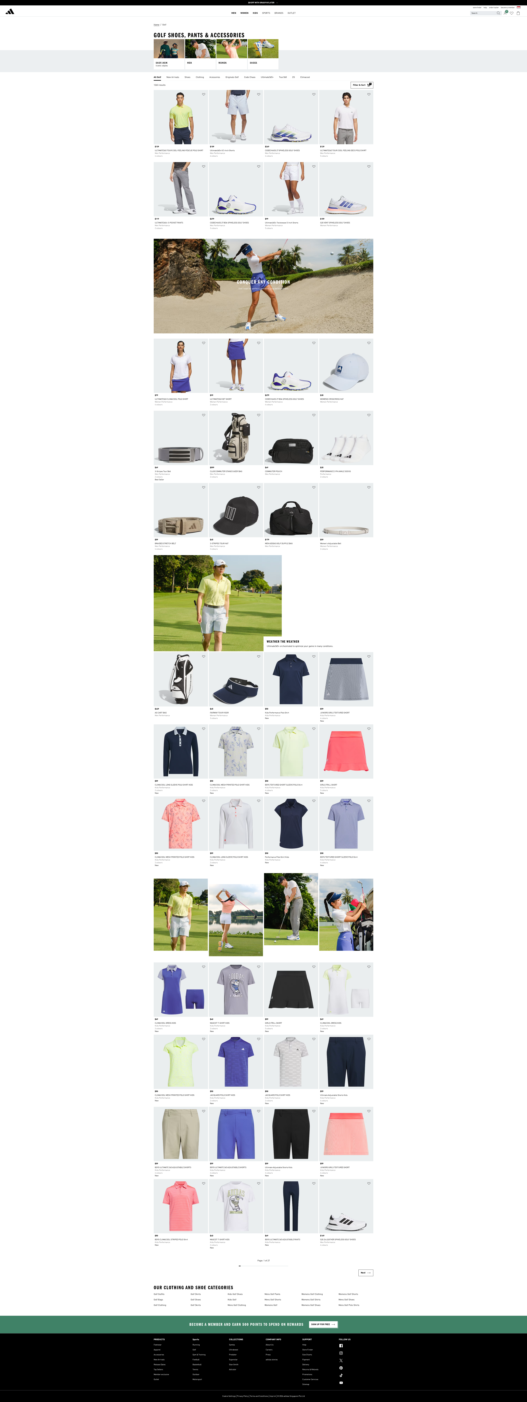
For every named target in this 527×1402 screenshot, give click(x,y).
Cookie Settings (229, 1396)
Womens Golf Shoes (311, 1305)
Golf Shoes (196, 1300)
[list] (263, 77)
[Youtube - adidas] (356, 1383)
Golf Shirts (196, 1294)
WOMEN (244, 13)
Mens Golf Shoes (346, 1300)
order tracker (494, 8)
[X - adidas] (356, 1361)
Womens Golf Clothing (312, 1294)
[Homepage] (9, 12)
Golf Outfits (159, 1294)
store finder (477, 8)
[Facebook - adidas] (356, 1346)
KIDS (255, 13)
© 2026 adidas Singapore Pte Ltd (291, 1396)
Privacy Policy (243, 1396)
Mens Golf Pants (272, 1294)
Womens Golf (271, 1305)
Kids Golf (232, 1300)
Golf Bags (158, 1300)
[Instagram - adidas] (356, 1353)
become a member (508, 8)
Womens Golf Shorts (348, 1294)
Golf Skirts (196, 1305)
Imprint (273, 1396)
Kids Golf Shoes (235, 1294)
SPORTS (266, 13)
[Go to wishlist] (511, 13)
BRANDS (278, 13)
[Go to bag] (518, 13)
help (485, 8)
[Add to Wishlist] (203, 95)
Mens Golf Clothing (237, 1305)
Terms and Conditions (259, 1396)
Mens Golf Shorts (273, 1300)
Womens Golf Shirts (311, 1300)
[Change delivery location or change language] (519, 7)
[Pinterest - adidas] (356, 1368)
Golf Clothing (160, 1305)
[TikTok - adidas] (356, 1375)
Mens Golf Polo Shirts (349, 1305)
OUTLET (292, 13)
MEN (233, 13)
